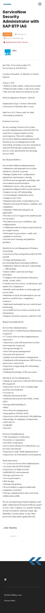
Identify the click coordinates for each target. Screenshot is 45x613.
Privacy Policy (9, 600)
